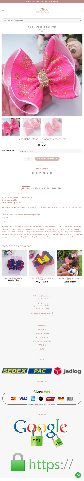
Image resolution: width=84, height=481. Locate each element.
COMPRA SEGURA (42, 333)
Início (30, 27)
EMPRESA (42, 325)
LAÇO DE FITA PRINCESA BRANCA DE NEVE (41, 279)
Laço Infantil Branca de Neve (14, 278)
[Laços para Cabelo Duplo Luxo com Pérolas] (69, 263)
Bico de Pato (50, 27)
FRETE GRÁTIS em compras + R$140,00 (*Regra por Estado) (42, 1)
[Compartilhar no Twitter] (40, 173)
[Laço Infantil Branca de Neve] (14, 263)
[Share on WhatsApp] (33, 173)
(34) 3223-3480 (43, 298)
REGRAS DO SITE (42, 337)
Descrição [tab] (26, 188)
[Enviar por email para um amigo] (43, 173)
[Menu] (3, 10)
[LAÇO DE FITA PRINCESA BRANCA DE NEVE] (42, 263)
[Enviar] (80, 21)
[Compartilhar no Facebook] (36, 173)
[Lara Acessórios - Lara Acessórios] (42, 10)
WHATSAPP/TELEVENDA (42, 296)
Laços (39, 27)
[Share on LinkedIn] (51, 173)
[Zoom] (4, 113)
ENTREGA (42, 329)
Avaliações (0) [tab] (57, 188)
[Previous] (6, 75)
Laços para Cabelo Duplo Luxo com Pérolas (69, 279)
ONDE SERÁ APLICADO (9, 150)
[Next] (78, 75)
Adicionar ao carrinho (47, 159)
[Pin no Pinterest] (47, 173)
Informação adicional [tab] (40, 188)
